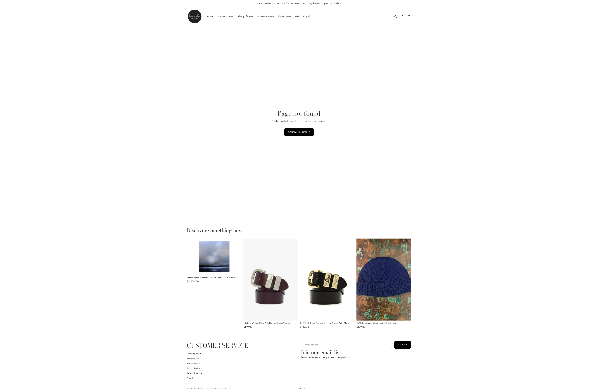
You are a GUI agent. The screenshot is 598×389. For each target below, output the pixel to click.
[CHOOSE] (293, 316)
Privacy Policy (193, 368)
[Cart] (409, 16)
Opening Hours (194, 353)
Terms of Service (194, 373)
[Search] (395, 16)
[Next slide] (293, 279)
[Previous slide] (248, 279)
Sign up (402, 344)
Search (190, 378)
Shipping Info (193, 358)
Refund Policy (193, 363)
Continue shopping (299, 132)
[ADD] (237, 270)
